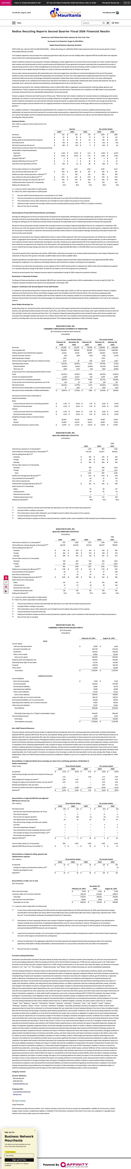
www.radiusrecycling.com (21, 1092)
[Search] (103, 23)
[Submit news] (6, 578)
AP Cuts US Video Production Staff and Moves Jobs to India (71, 3)
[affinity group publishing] (6, 586)
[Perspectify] (6, 582)
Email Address (10, 1152)
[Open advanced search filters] (108, 23)
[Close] (35, 1130)
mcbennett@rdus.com (20, 1084)
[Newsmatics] (6, 591)
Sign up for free (19, 1160)
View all (126, 3)
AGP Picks (6, 3)
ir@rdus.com (17, 1094)
